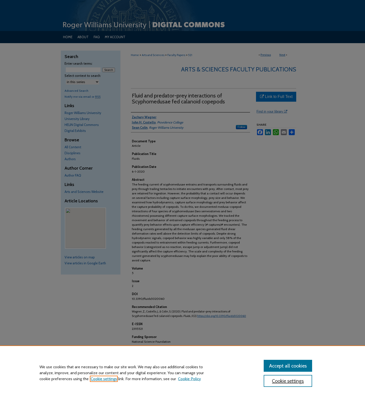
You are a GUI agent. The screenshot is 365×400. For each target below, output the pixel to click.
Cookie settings (104, 378)
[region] (182, 372)
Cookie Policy (189, 378)
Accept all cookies (288, 366)
